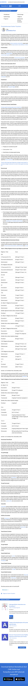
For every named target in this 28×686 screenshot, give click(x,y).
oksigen (14, 569)
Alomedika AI (4, 6)
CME (19, 6)
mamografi (3, 76)
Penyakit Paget (11, 86)
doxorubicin (13, 245)
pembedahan (9, 53)
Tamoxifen (3, 506)
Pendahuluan (6, 14)
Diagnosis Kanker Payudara (9, 593)
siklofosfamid (20, 245)
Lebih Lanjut (22, 647)
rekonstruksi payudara (20, 57)
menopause (7, 518)
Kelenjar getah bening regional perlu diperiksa (11, 107)
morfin (13, 556)
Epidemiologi (7, 16)
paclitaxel (24, 376)
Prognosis (6, 18)
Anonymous (14, 625)
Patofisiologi (20, 14)
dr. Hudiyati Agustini (16, 607)
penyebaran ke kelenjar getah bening (14, 220)
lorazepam (3, 560)
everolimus (14, 477)
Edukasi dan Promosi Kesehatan (20, 20)
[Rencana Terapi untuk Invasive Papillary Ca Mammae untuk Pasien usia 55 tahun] (5, 640)
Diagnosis (19, 16)
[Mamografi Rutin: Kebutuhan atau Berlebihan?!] (5, 609)
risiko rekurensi (9, 159)
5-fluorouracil (7, 245)
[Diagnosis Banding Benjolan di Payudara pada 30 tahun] (5, 627)
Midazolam (13, 577)
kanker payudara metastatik (16, 43)
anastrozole (9, 500)
